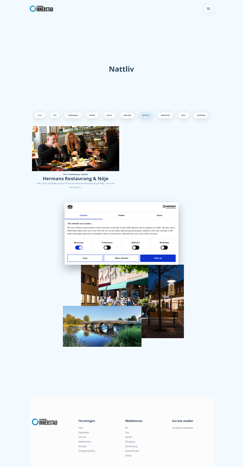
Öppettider (83, 432)
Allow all (158, 258)
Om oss (82, 437)
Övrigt (128, 455)
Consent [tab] (83, 215)
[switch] (107, 248)
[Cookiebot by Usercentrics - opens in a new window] (165, 207)
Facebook (177, 428)
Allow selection (121, 258)
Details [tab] (121, 215)
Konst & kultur (132, 451)
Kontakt (82, 446)
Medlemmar (84, 441)
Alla (40, 115)
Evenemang (73, 115)
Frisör (92, 115)
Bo (126, 428)
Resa (183, 115)
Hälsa (109, 115)
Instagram (188, 428)
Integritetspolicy (86, 451)
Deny (85, 258)
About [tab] (159, 215)
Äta (55, 115)
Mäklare (127, 115)
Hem (81, 428)
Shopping (201, 115)
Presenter (165, 115)
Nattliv (146, 115)
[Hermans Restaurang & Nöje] (75, 148)
